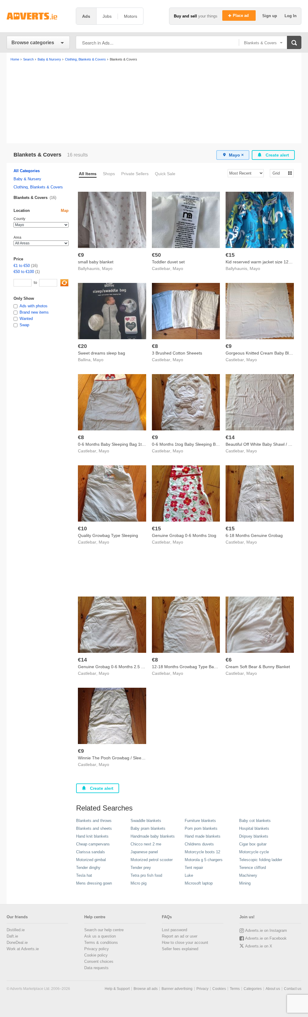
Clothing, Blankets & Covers (38, 187)
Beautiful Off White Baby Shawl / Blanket (264, 444)
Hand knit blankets (92, 836)
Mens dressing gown (94, 883)
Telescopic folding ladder (260, 859)
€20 (82, 346)
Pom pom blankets (201, 828)
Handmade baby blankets (153, 836)
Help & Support (117, 989)
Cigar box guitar (252, 844)
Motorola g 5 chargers (204, 859)
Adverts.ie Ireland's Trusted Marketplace (38, 16)
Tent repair (194, 867)
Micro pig (138, 883)
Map (65, 210)
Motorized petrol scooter (152, 859)
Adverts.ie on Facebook (266, 938)
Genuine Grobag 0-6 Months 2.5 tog (112, 666)
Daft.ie (12, 936)
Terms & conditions (101, 942)
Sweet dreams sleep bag (101, 353)
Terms (235, 989)
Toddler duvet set (168, 261)
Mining (245, 883)
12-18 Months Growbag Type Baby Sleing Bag (196, 666)
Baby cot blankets (255, 820)
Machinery (248, 875)
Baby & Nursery (27, 179)
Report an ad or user (179, 936)
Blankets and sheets (94, 828)
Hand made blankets (202, 836)
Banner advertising (177, 989)
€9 (81, 255)
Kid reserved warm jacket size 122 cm (262, 261)
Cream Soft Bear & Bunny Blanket (258, 666)
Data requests (96, 968)
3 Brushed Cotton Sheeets (177, 353)
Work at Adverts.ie (23, 949)
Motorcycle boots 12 (202, 852)
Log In (291, 16)
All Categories (27, 171)
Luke (189, 875)
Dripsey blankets (253, 836)
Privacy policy (96, 949)
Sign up (270, 16)
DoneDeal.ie (17, 942)
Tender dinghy (88, 867)
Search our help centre (104, 930)
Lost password (174, 930)
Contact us (292, 989)
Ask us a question (100, 936)
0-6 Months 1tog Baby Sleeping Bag (186, 444)
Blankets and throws (94, 820)
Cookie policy (96, 955)
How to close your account (185, 942)
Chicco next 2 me (146, 844)
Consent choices (98, 961)
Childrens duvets (199, 844)
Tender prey (141, 867)
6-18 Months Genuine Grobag (254, 535)
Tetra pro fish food (146, 875)
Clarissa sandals (90, 852)
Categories (253, 989)
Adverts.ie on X (258, 946)
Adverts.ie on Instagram (266, 930)
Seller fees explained (180, 949)
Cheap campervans (93, 844)
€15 (230, 255)
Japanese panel (144, 852)
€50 (156, 255)
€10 (82, 529)
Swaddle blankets (146, 820)
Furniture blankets (200, 820)
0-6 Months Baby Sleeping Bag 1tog (112, 444)
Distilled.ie (16, 930)
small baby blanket (95, 261)
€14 (230, 437)
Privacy (202, 989)
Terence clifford (252, 867)
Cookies (219, 989)
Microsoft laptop (199, 883)
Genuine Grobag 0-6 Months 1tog (184, 535)
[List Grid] (279, 173)
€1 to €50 (22, 265)
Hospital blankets (254, 828)
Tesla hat (84, 875)
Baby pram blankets (148, 828)
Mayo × (236, 155)
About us (273, 989)
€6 (229, 660)
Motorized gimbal (91, 859)
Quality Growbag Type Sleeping (108, 535)
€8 (155, 346)
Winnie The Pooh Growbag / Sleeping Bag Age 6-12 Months (135, 757)
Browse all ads (146, 989)
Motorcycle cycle (254, 852)
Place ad (241, 15)
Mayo (107, 268)
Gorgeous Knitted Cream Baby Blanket (262, 353)
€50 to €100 (24, 271)
